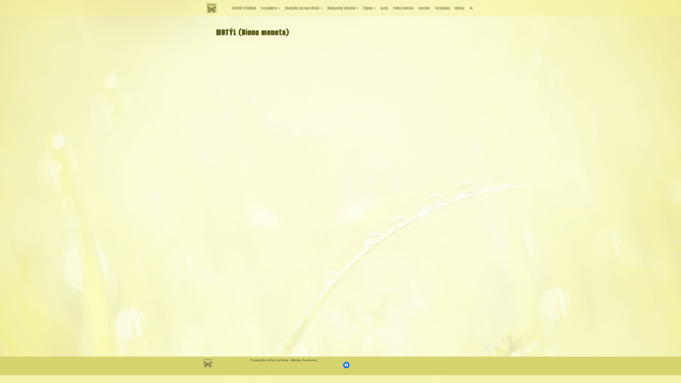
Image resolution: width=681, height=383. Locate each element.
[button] (279, 8)
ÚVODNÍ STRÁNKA (244, 8)
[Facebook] (346, 365)
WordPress (233, 379)
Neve (210, 379)
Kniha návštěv (403, 8)
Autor (385, 8)
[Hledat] (471, 8)
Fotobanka (442, 8)
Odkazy (459, 8)
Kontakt (424, 8)
